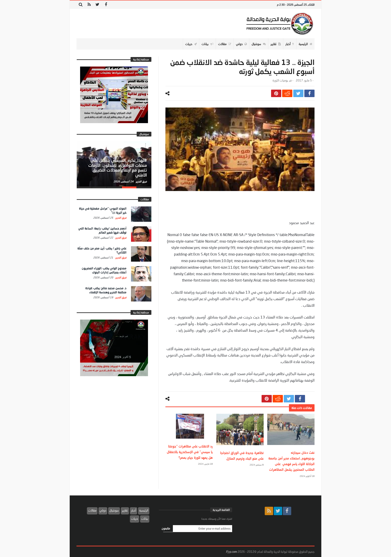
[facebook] (309, 93)
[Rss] (89, 4)
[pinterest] (276, 93)
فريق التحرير (141, 181)
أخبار (133, 510)
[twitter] (298, 93)
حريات (134, 518)
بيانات (144, 518)
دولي (103, 510)
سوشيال (114, 510)
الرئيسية (143, 510)
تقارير (125, 510)
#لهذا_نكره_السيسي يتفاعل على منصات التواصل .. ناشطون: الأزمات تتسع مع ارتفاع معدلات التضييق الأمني (117, 167)
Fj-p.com (231, 551)
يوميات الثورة (280, 80)
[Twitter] (97, 4)
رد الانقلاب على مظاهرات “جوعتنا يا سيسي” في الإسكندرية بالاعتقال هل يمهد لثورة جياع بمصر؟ (190, 451)
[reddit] (287, 93)
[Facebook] (106, 4)
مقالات (92, 510)
